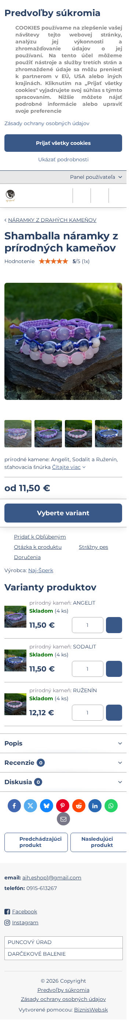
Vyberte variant (63, 513)
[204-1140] (114, 713)
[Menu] (117, 195)
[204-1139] (114, 669)
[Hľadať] (82, 195)
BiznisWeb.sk (91, 1009)
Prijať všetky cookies (63, 143)
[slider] (53, 261)
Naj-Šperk (40, 570)
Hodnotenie (19, 261)
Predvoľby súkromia (63, 990)
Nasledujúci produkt (97, 842)
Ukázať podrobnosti (63, 159)
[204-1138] (114, 625)
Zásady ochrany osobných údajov (63, 999)
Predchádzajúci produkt (40, 842)
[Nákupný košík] (100, 195)
